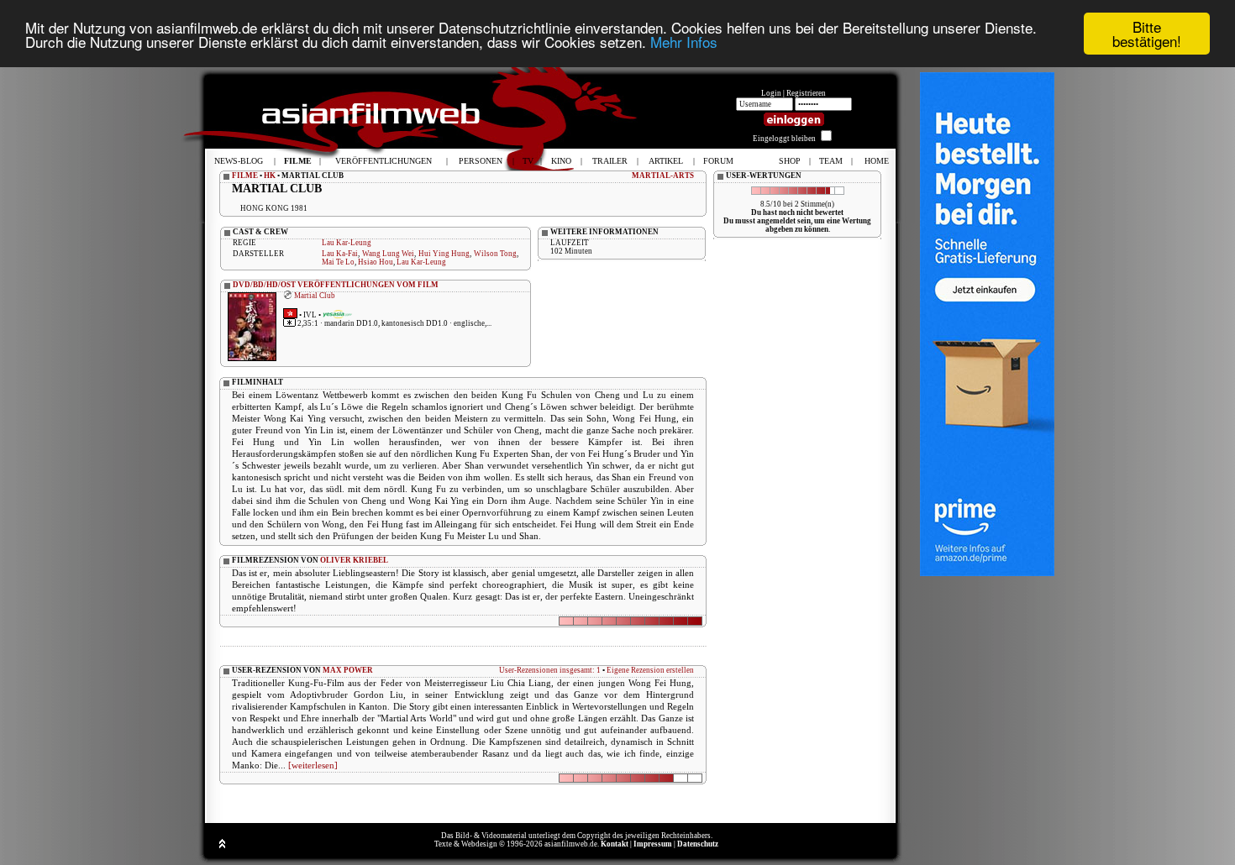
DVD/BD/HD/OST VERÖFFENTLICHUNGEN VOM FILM (336, 284)
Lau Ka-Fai (340, 253)
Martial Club (314, 295)
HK (270, 175)
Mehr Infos (683, 41)
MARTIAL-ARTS (663, 175)
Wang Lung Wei (388, 253)
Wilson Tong (495, 253)
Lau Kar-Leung (346, 243)
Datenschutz (697, 844)
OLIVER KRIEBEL (354, 560)
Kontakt (614, 844)
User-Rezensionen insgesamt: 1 (550, 670)
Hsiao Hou (375, 262)
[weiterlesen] (313, 765)
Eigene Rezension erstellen (650, 670)
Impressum (652, 844)
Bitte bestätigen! (1146, 33)
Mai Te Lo (338, 262)
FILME (245, 175)
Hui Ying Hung (444, 253)
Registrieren (806, 93)
